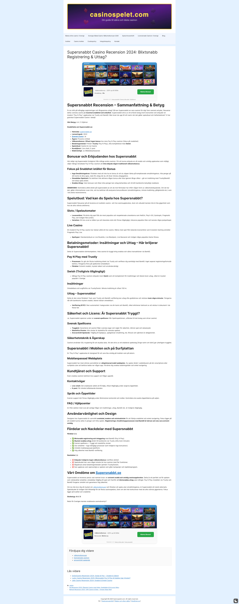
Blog (163, 36)
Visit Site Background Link (119, 74)
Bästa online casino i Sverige (74, 36)
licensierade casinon (81, 558)
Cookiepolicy (92, 41)
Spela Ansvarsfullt (128, 36)
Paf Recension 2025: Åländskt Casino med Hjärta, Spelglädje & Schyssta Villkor (94, 587)
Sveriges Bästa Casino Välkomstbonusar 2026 (103, 36)
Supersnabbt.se (108, 473)
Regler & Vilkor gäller (124, 99)
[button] (236, 601)
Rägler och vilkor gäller (122, 601)
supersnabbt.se (86, 132)
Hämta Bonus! (145, 92)
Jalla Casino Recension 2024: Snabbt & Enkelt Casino (92, 580)
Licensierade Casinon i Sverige (148, 36)
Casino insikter (79, 41)
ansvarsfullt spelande (82, 560)
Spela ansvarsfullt (115, 99)
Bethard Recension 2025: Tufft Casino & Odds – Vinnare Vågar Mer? (90, 589)
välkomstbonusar (99, 487)
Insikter (67, 41)
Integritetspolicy (105, 41)
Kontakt (116, 41)
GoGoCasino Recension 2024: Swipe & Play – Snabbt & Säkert (95, 576)
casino (71, 585)
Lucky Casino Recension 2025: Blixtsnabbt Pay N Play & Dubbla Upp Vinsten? (101, 578)
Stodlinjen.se (133, 99)
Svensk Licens (77, 136)
